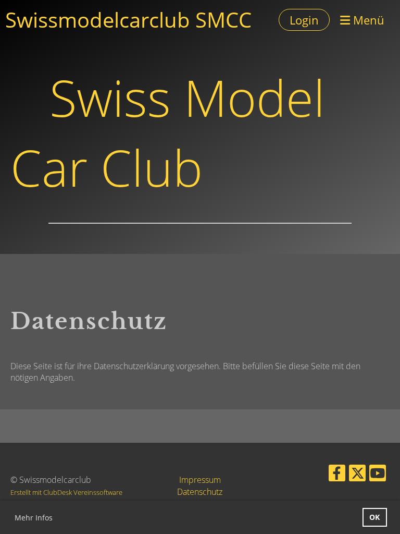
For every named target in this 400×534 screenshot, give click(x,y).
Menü (367, 20)
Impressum (200, 480)
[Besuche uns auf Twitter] (357, 475)
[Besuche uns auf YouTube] (377, 475)
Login (304, 20)
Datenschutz (199, 491)
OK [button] (374, 517)
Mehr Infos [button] (34, 518)
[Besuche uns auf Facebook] (337, 475)
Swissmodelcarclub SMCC (128, 19)
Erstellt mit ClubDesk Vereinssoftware (66, 492)
